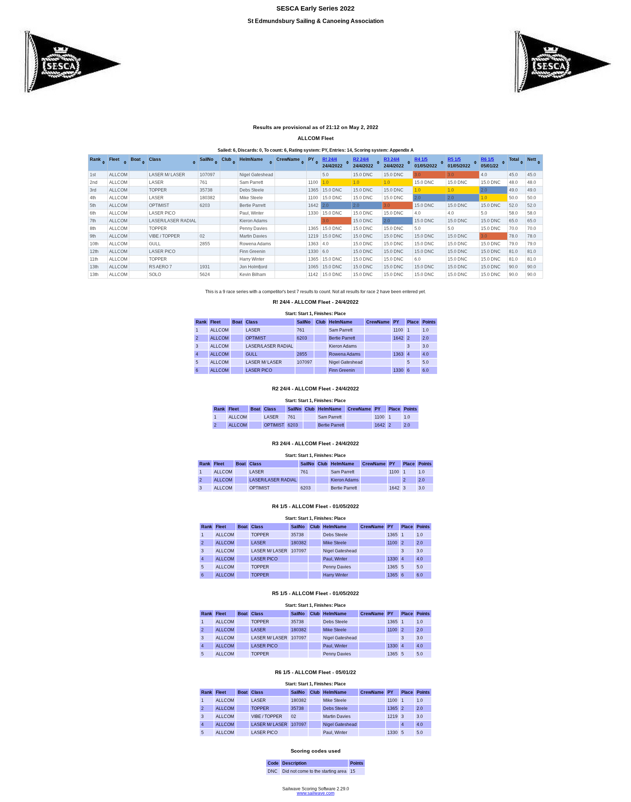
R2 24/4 (361, 159)
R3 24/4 (391, 159)
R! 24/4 (329, 159)
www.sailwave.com (315, 793)
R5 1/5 (454, 159)
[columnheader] (98, 162)
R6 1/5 (487, 159)
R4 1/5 (421, 159)
